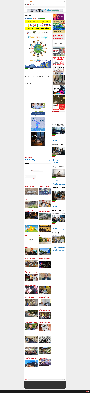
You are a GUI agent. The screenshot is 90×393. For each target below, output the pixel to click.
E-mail (31, 170)
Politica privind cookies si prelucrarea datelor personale (42, 384)
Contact (39, 386)
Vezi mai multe (63, 379)
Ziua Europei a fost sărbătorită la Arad (29, 159)
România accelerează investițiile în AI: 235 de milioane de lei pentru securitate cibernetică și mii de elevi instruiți (58, 124)
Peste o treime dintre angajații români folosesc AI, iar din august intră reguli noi (58, 145)
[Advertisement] (38, 97)
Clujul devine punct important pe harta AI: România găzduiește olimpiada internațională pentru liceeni (58, 211)
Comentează (54, 134)
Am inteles (87, 391)
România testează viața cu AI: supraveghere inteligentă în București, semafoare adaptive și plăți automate (58, 233)
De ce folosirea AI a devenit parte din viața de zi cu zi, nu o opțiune (58, 165)
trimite (34, 178)
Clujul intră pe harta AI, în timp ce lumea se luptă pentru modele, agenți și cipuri (58, 188)
